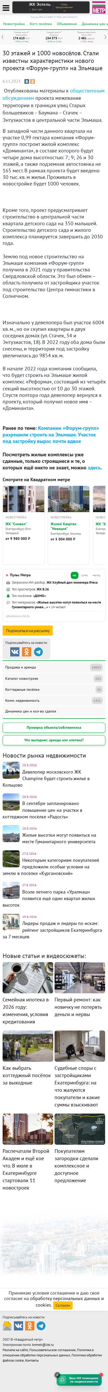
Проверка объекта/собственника (54, 727)
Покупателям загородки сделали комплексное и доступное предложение (76, 1166)
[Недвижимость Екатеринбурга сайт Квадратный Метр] (98, 7)
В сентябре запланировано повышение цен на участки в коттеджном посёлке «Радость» (42, 809)
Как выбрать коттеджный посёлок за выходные (27, 1075)
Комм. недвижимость (53, 700)
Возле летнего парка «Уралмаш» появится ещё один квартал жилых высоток (49, 898)
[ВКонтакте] (26, 81)
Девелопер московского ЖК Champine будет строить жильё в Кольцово (46, 778)
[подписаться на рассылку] (7, 1325)
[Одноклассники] (32, 81)
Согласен (63, 1305)
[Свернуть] (57, 1375)
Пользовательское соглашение (52, 1350)
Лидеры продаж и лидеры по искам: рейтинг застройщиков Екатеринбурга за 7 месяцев (52, 929)
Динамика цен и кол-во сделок (30, 711)
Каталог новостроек (53, 678)
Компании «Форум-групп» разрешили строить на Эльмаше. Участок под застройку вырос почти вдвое (51, 435)
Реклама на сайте (15, 1350)
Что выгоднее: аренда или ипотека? (54, 740)
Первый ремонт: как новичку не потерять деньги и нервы (78, 1007)
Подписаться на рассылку (27, 630)
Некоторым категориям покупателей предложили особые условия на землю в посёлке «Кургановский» (51, 866)
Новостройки (14, 23)
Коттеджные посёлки (53, 689)
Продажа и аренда (53, 667)
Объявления (67, 23)
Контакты (32, 1360)
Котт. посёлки (41, 23)
